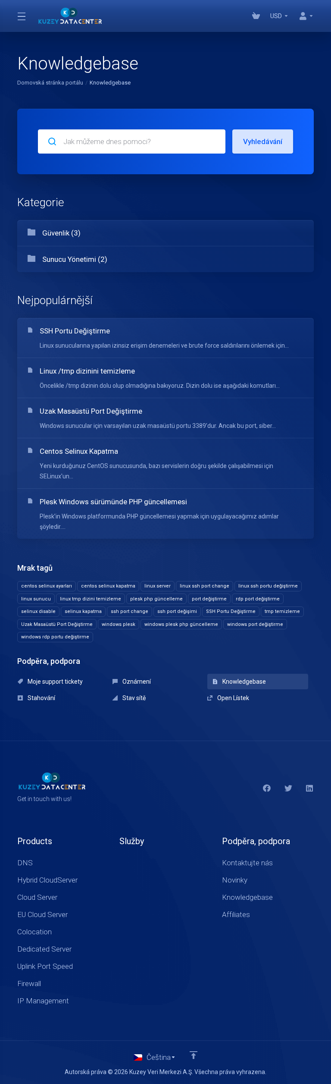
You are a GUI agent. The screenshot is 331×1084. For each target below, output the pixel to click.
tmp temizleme (282, 611)
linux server (157, 586)
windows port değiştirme (255, 624)
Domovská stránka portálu (50, 82)
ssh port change (129, 611)
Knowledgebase (243, 681)
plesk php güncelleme (156, 599)
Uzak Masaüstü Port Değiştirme (57, 624)
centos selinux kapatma (108, 586)
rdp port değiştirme (258, 599)
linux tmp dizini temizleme (90, 599)
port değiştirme (209, 599)
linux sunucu (36, 599)
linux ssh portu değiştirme (268, 586)
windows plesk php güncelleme (181, 624)
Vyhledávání (262, 141)
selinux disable (38, 611)
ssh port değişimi (177, 611)
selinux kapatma (83, 611)
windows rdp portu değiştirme (55, 637)
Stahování (40, 697)
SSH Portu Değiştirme (231, 611)
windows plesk (118, 624)
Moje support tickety (54, 681)
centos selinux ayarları (46, 586)
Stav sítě (133, 697)
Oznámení (136, 681)
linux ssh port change (204, 586)
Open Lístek (232, 697)
